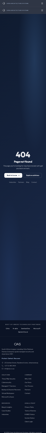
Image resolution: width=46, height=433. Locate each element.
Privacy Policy (29, 407)
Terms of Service (30, 411)
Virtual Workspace (8, 393)
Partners (21, 182)
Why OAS (28, 379)
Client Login (29, 421)
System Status (30, 418)
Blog (27, 182)
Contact (34, 182)
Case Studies (6, 411)
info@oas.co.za (9, 369)
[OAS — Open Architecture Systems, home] (19, 344)
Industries (12, 182)
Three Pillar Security (8, 379)
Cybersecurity (6, 382)
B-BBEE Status (30, 414)
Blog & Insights (7, 407)
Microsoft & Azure (8, 397)
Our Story (28, 382)
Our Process (29, 386)
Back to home (12, 175)
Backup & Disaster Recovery (11, 390)
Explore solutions (32, 175)
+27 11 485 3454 (10, 366)
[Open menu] (42, 3)
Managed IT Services (9, 386)
